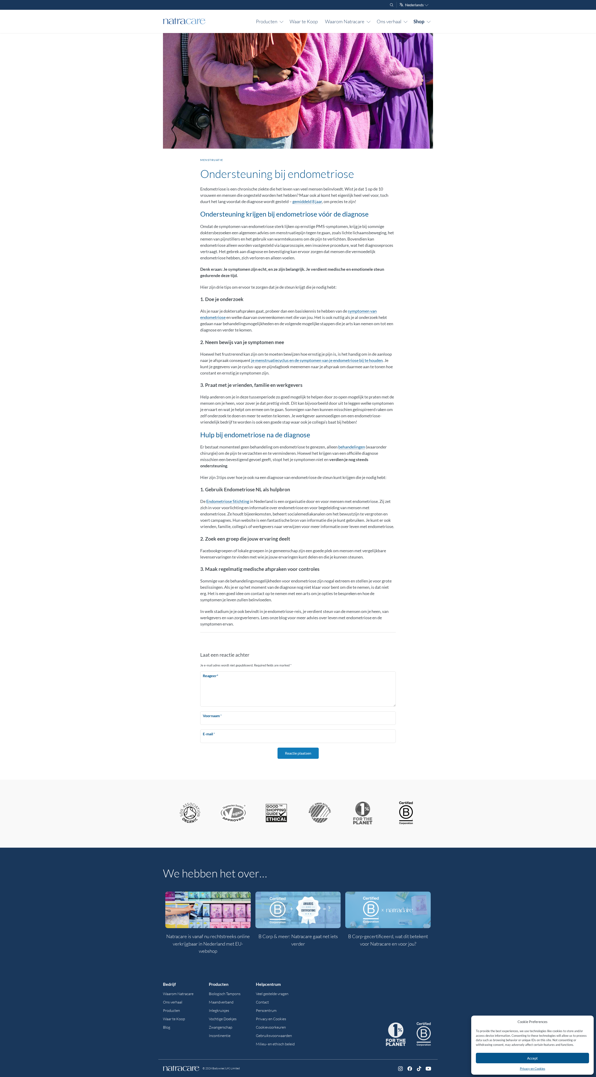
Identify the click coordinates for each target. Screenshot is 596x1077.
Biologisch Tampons (224, 993)
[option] (208, 926)
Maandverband (221, 1002)
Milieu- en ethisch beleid (275, 1044)
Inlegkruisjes (219, 1010)
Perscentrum (266, 1010)
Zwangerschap (220, 1027)
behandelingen (351, 446)
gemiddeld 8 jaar (307, 201)
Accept (532, 1058)
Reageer (210, 675)
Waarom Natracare (344, 21)
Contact (262, 1002)
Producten (266, 21)
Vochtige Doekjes (223, 1019)
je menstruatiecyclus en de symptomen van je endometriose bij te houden (317, 360)
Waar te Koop (304, 21)
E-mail (209, 734)
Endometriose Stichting (227, 501)
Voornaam (212, 715)
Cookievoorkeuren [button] (271, 1027)
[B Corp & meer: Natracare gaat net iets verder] (298, 910)
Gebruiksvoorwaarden (274, 1035)
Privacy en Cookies (532, 1068)
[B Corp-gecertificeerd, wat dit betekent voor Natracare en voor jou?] (388, 910)
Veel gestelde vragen (272, 993)
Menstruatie (211, 160)
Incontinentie (219, 1035)
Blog (166, 1027)
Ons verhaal (389, 21)
